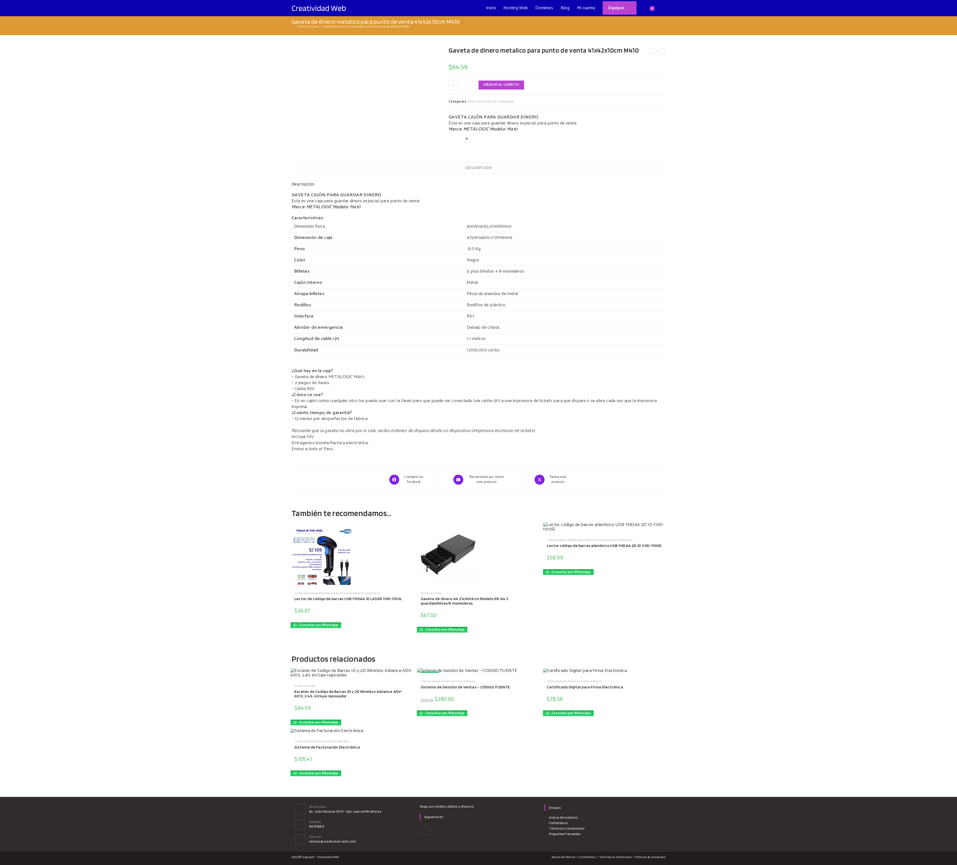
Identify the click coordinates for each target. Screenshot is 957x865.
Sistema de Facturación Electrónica (327, 747)
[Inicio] (293, 26)
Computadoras (304, 593)
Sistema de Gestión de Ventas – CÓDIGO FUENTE (465, 687)
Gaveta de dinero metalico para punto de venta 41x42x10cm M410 (366, 26)
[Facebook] (426, 831)
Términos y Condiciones (566, 828)
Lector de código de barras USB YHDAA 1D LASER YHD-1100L (348, 598)
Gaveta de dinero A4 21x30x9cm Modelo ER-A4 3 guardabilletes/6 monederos (464, 600)
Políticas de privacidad (650, 857)
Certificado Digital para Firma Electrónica (585, 687)
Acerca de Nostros (564, 857)
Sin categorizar (503, 101)
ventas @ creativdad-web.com (332, 841)
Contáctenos (558, 823)
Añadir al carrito (501, 85)
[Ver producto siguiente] (661, 51)
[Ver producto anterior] (653, 51)
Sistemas (358, 593)
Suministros (372, 593)
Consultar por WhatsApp (318, 625)
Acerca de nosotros (563, 817)
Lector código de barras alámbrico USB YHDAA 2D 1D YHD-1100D (604, 545)
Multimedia (322, 593)
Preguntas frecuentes (564, 834)
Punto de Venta (479, 101)
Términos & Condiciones (615, 857)
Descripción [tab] (478, 168)
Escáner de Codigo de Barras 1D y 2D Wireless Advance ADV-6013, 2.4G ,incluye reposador (348, 693)
